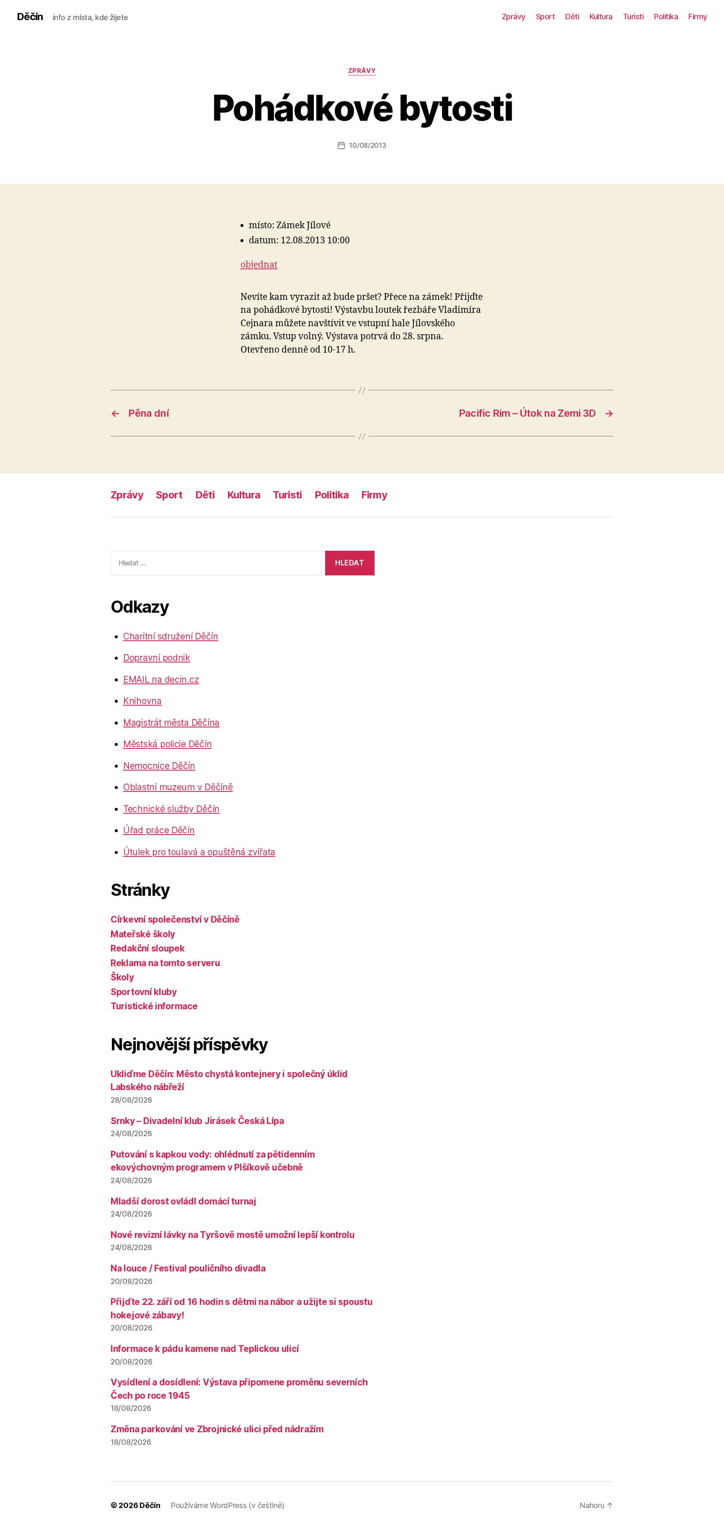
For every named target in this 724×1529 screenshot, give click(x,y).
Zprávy (513, 16)
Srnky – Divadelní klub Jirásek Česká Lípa (197, 1121)
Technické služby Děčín (171, 809)
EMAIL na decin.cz (161, 679)
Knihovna (142, 701)
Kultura (601, 16)
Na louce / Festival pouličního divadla (188, 1268)
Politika (666, 16)
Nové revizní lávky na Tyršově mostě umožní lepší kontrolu (233, 1235)
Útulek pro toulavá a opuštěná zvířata (199, 852)
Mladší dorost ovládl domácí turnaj (183, 1201)
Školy (122, 977)
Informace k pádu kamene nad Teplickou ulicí (205, 1348)
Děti (572, 16)
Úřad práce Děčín (159, 830)
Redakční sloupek (148, 948)
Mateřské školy (143, 934)
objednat (258, 265)
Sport (545, 16)
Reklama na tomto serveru (165, 963)
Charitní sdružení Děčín (170, 636)
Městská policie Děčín (167, 744)
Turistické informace (154, 1006)
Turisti (633, 16)
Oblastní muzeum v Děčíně (178, 787)
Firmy (697, 16)
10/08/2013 (367, 145)
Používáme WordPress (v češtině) (227, 1505)
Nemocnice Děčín (159, 766)
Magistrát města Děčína (171, 722)
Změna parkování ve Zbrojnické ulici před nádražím (217, 1429)
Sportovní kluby (144, 992)
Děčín (30, 17)
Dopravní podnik (156, 657)
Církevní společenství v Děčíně (175, 919)
